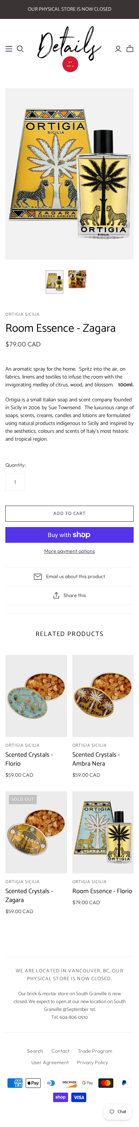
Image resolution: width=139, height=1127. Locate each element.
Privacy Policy (92, 1062)
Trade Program (95, 1051)
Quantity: (15, 465)
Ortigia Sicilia (22, 745)
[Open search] (20, 48)
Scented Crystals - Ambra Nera (96, 759)
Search (35, 1051)
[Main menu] (8, 48)
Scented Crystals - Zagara (29, 896)
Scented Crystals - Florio (29, 759)
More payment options (69, 551)
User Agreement (50, 1062)
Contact (60, 1051)
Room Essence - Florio (102, 891)
